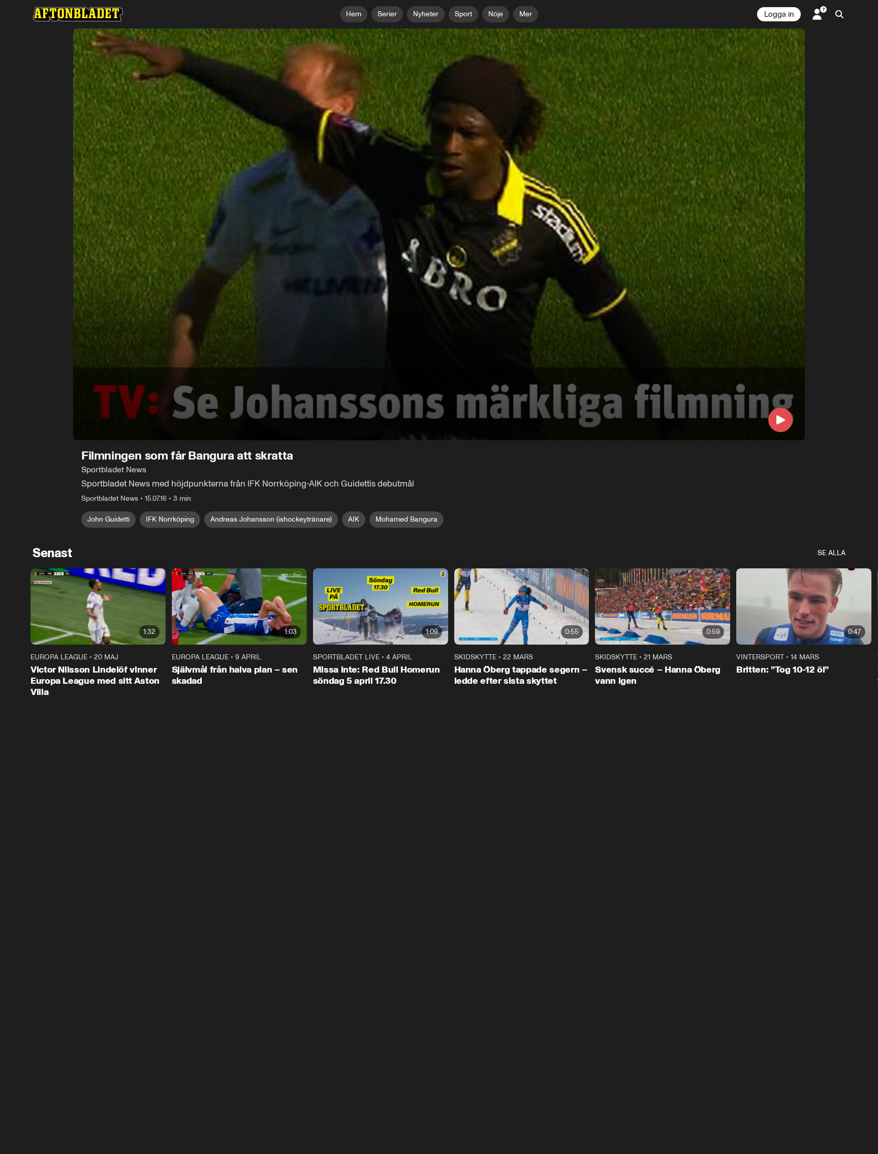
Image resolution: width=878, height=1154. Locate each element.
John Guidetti (108, 519)
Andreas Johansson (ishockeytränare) (271, 519)
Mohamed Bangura (406, 519)
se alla (831, 553)
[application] (439, 234)
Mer (525, 14)
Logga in (779, 14)
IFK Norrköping (170, 519)
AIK (353, 519)
